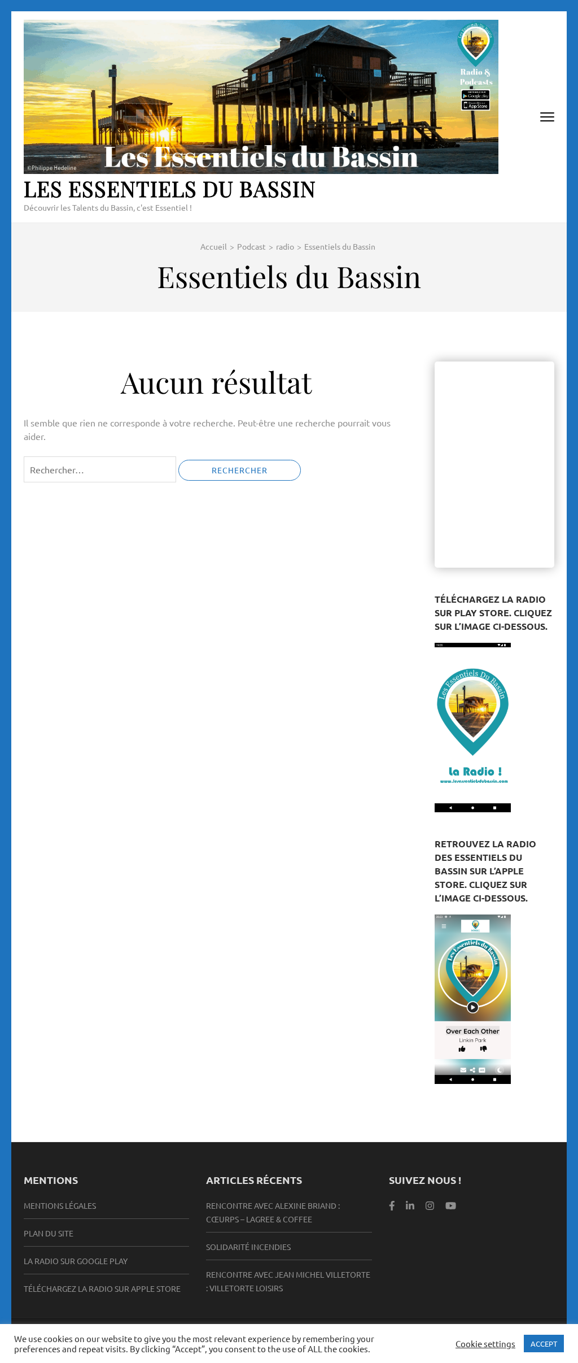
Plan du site (48, 1233)
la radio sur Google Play (76, 1261)
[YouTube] (450, 1205)
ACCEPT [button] (544, 1343)
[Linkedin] (410, 1205)
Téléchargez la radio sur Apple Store (102, 1288)
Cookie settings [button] (485, 1344)
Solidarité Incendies (248, 1247)
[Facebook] (392, 1205)
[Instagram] (430, 1205)
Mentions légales (60, 1205)
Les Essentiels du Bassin (170, 188)
